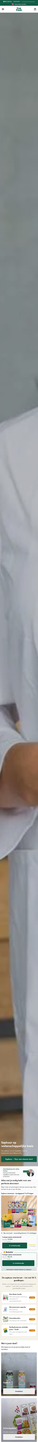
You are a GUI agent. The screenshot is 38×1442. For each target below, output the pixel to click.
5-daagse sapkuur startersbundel (11, 1255)
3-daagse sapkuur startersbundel (11, 1237)
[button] (3, 9)
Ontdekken (19, 1391)
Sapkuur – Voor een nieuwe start (19, 1159)
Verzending (9, 1241)
